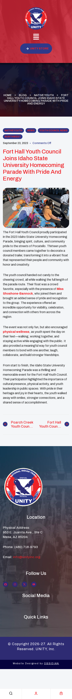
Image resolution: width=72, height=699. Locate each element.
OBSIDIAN (51, 663)
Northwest (13, 136)
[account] (36, 693)
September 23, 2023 (15, 143)
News (31, 130)
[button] (36, 37)
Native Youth (44, 95)
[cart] (61, 693)
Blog (23, 95)
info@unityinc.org (26, 557)
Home (7, 95)
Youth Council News (53, 130)
